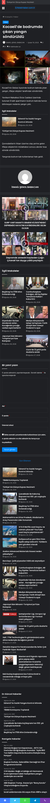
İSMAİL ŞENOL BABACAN (15, 42)
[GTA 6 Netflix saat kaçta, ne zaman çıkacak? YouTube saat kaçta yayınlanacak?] (10, 530)
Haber (15, 17)
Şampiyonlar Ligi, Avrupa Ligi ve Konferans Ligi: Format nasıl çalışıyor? (32, 616)
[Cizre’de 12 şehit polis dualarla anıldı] (37, 341)
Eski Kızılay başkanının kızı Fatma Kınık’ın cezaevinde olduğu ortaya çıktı (21, 675)
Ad (4, 406)
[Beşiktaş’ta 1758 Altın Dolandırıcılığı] (13, 283)
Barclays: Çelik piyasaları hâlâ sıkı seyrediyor (24, 561)
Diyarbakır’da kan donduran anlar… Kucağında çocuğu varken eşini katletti (11, 324)
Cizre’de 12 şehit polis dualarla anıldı (36, 350)
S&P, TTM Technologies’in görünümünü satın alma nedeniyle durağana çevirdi (23, 638)
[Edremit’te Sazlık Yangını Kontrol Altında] (9, 122)
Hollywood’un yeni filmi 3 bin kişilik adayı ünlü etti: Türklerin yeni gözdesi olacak (33, 542)
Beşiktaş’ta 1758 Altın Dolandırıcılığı (12, 293)
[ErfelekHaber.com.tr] (25, 7)
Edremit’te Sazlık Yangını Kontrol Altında (30, 470)
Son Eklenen (25, 460)
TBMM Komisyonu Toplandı (15, 480)
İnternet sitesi (7, 425)
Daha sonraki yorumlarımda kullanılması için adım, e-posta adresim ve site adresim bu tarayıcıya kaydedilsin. (24, 438)
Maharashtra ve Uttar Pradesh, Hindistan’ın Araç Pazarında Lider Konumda (23, 518)
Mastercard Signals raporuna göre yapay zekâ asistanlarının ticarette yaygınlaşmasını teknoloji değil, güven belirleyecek (33, 661)
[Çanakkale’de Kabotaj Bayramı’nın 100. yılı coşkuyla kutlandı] (10, 497)
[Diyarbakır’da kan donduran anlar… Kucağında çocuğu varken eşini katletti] (13, 312)
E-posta (6, 416)
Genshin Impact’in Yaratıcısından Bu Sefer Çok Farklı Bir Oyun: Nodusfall (24, 648)
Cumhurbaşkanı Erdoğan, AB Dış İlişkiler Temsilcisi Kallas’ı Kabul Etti (36, 295)
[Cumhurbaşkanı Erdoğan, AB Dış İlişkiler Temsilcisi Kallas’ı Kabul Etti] (37, 283)
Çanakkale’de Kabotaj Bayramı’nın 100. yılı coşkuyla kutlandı (32, 497)
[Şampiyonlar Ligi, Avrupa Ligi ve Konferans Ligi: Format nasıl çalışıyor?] (10, 614)
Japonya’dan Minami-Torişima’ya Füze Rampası (12, 338)
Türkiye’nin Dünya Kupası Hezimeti (20, 2)
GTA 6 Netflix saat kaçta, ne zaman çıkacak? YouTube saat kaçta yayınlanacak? (32, 530)
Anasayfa (8, 17)
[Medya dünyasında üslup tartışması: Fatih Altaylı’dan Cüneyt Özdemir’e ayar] (37, 312)
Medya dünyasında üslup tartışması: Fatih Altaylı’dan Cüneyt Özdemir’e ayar (36, 324)
